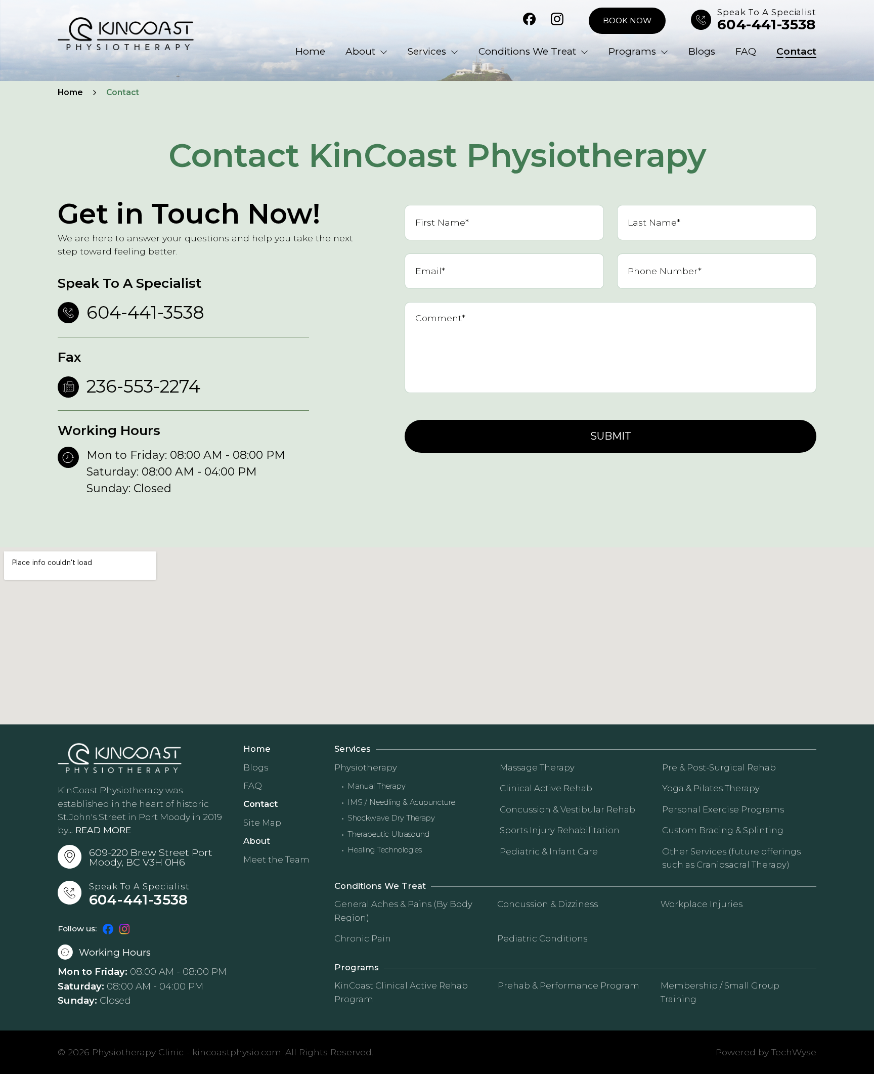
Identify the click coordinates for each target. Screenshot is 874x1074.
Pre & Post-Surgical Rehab (719, 767)
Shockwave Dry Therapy (391, 818)
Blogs (701, 51)
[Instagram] (557, 21)
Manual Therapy (376, 786)
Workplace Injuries (701, 904)
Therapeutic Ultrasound (388, 834)
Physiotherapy (365, 767)
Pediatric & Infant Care (549, 851)
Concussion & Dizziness (547, 904)
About (360, 51)
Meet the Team (276, 859)
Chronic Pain (362, 938)
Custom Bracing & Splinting (722, 830)
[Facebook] (529, 21)
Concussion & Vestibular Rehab (567, 809)
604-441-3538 (766, 25)
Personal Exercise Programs (723, 809)
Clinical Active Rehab (546, 788)
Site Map (262, 823)
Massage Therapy (537, 767)
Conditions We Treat (527, 51)
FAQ (745, 51)
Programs (632, 51)
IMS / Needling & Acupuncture (401, 802)
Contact (796, 51)
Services (427, 51)
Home (310, 51)
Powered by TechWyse (766, 1052)
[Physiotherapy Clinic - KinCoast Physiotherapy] (126, 33)
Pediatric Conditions (542, 938)
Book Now (627, 20)
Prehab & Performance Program (568, 985)
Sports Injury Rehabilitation (560, 830)
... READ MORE (99, 830)
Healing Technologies (384, 850)
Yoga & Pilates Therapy (711, 788)
